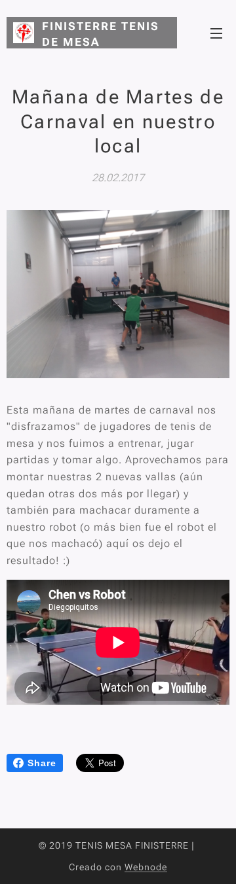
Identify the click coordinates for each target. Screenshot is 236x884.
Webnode (146, 867)
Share (42, 763)
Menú (216, 33)
